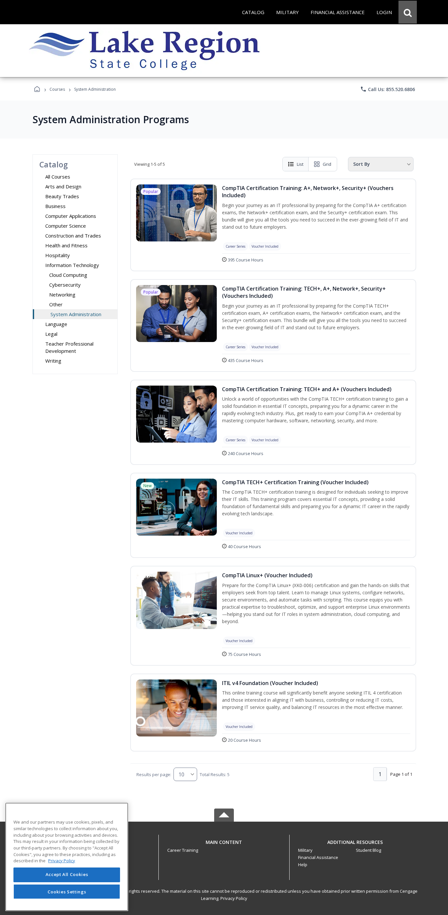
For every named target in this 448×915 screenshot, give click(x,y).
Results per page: (153, 774)
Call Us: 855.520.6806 (387, 89)
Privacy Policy (233, 898)
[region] (66, 857)
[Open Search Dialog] (407, 12)
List (300, 164)
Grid (327, 164)
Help (302, 864)
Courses (57, 89)
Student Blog (368, 850)
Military (305, 850)
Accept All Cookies (67, 875)
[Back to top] (224, 846)
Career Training (182, 850)
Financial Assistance (318, 857)
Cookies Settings (67, 891)
